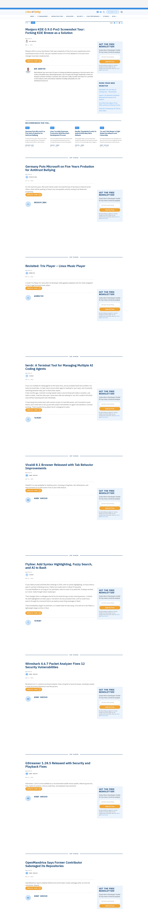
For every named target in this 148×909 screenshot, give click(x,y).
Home (26, 22)
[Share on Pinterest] (119, 23)
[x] (104, 12)
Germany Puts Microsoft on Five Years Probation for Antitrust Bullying (35, 133)
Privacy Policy (104, 70)
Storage (106, 16)
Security (80, 16)
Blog (114, 16)
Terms (118, 68)
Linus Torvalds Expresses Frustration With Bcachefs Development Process (59, 133)
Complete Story (32, 61)
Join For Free (109, 61)
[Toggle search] (122, 12)
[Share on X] (117, 23)
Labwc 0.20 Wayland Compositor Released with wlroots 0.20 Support (109, 97)
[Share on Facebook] (114, 23)
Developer (69, 16)
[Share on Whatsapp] (122, 23)
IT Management (43, 16)
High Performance (93, 16)
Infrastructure (57, 16)
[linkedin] (101, 12)
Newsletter (113, 12)
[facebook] (98, 12)
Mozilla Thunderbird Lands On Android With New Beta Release (85, 133)
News (32, 16)
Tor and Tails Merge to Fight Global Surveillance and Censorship (110, 133)
